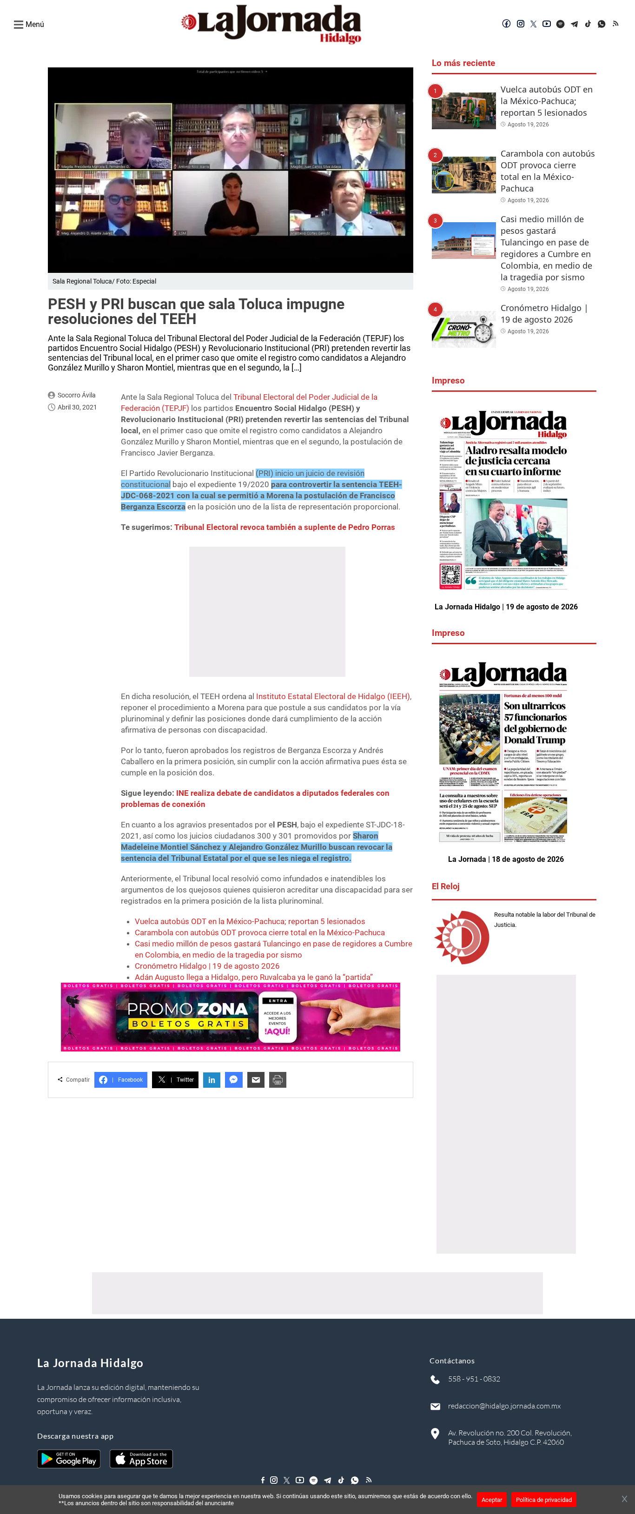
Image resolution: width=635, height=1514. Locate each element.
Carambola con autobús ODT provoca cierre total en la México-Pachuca (260, 932)
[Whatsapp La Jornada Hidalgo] (602, 24)
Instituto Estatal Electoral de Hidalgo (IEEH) (333, 696)
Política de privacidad (544, 1499)
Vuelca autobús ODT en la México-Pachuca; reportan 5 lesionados (250, 921)
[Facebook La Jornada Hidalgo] (506, 24)
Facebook (127, 1080)
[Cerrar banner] (624, 1499)
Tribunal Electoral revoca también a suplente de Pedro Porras (284, 527)
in (211, 1080)
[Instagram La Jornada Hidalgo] (520, 24)
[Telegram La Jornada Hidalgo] (574, 24)
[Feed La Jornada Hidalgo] (616, 24)
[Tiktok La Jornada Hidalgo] (588, 24)
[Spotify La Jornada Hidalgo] (560, 24)
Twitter (182, 1080)
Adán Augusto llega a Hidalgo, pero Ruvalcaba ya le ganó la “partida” (254, 977)
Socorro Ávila (77, 395)
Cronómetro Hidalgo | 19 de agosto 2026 (207, 966)
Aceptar (492, 1499)
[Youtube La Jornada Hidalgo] (546, 24)
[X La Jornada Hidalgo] (533, 24)
